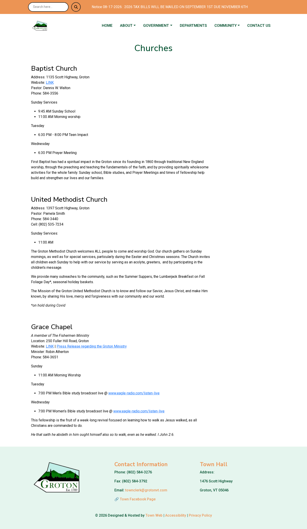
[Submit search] (76, 7)
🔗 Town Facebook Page (135, 499)
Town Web (153, 515)
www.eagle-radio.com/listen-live (134, 393)
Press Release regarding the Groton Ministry (92, 346)
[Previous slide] (246, 106)
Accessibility (175, 515)
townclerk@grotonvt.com (146, 490)
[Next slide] (253, 106)
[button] (129, 25)
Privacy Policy (200, 515)
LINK (50, 82)
